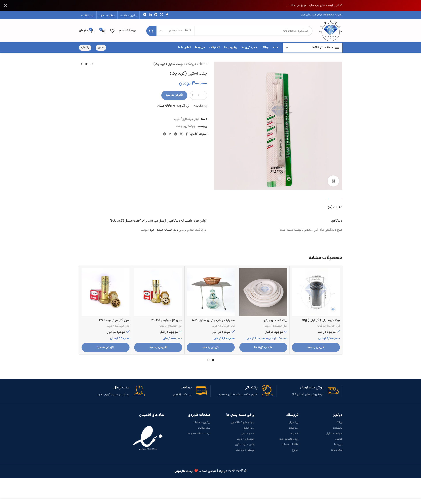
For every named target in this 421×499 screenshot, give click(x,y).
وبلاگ (339, 422)
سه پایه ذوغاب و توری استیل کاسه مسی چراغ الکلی (213, 322)
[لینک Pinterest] (156, 15)
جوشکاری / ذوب (245, 439)
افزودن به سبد (174, 95)
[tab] (335, 205)
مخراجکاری (248, 428)
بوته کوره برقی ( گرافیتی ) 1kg (321, 320)
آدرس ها (294, 433)
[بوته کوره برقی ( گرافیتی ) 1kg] (316, 292)
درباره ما (338, 444)
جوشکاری (190, 126)
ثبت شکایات (204, 428)
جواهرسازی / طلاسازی (242, 422)
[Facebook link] (167, 15)
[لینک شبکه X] (161, 15)
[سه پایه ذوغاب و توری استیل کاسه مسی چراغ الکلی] (211, 292)
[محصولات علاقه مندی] (112, 30)
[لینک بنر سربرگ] (210, 5)
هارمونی (179, 471)
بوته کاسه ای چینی (275, 320)
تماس (101, 47)
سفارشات (293, 428)
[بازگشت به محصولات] (87, 64)
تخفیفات (337, 428)
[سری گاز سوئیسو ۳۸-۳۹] (158, 292)
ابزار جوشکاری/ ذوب (186, 119)
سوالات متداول (334, 433)
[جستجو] (151, 31)
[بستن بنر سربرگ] (5, 5)
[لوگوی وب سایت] (330, 30)
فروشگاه (191, 64)
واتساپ (85, 47)
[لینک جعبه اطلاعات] (307, 391)
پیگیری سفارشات (201, 422)
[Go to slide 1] (213, 360)
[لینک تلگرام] (145, 15)
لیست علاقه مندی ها (199, 433)
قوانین (338, 439)
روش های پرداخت (288, 439)
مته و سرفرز (247, 433)
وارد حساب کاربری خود (163, 230)
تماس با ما (336, 450)
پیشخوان (293, 422)
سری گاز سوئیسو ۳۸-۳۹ (166, 320)
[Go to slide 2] (208, 360)
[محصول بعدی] (81, 64)
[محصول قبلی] (92, 64)
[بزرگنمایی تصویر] (333, 180)
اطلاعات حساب (290, 444)
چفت (179, 126)
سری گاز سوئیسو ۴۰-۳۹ (114, 320)
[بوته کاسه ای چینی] (263, 292)
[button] (316, 347)
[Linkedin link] (150, 15)
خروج (295, 450)
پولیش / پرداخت (245, 450)
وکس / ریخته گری (244, 444)
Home (203, 64)
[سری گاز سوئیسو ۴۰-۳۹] (106, 292)
